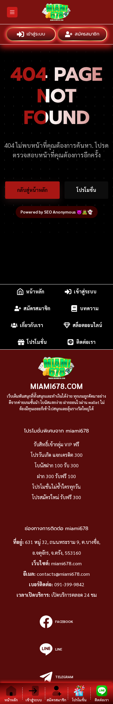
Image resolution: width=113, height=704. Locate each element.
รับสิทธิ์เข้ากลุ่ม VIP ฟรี (56, 444)
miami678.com (56, 386)
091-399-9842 (69, 584)
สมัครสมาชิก (86, 34)
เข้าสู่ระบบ (35, 34)
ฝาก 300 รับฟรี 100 (56, 476)
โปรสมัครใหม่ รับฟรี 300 (56, 497)
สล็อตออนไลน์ (87, 325)
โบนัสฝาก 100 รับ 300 (57, 465)
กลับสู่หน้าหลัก (32, 190)
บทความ (89, 308)
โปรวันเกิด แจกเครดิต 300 (57, 455)
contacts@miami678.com (63, 574)
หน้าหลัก (35, 291)
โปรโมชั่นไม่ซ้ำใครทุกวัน (56, 487)
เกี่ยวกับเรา (31, 325)
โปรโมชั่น (86, 190)
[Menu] (12, 12)
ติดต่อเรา (86, 342)
